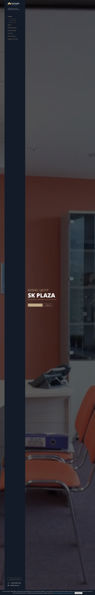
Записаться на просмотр (35, 305)
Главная (10, 16)
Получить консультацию (14, 579)
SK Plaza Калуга (12, 36)
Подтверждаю (78, 593)
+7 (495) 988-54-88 (15, 583)
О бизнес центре (13, 19)
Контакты (10, 33)
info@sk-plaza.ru (15, 585)
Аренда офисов (12, 20)
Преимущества (12, 22)
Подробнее (48, 305)
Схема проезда (12, 30)
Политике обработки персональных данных (63, 593)
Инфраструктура (12, 27)
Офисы (9, 25)
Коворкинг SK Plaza (13, 39)
